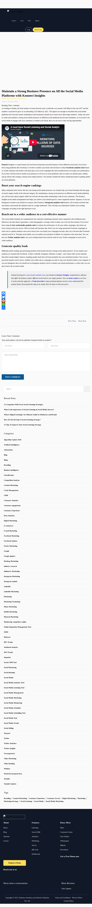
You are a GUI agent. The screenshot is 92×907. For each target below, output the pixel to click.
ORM (6, 632)
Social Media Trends (11, 723)
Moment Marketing (11, 617)
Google (6, 551)
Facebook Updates (10, 541)
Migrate (37, 20)
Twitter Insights (9, 748)
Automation (8, 450)
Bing (5, 455)
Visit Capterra (66, 889)
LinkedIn (7, 586)
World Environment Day (13, 774)
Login (28, 29)
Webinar (7, 769)
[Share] (46, 308)
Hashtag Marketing (11, 561)
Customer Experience (12, 510)
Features (14, 20)
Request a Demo (14, 863)
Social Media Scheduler (12, 708)
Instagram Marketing (12, 576)
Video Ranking (9, 764)
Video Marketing (10, 758)
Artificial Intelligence (11, 445)
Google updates (9, 556)
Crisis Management (11, 490)
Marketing (8, 597)
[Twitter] (46, 297)
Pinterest (7, 637)
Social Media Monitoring (13, 703)
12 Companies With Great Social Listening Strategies (23, 404)
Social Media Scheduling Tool (14, 713)
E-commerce (8, 526)
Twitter (6, 738)
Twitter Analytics (10, 743)
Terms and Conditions (63, 898)
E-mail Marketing (10, 531)
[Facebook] (46, 293)
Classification (9, 475)
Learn (22, 20)
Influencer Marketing (12, 571)
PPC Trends (8, 642)
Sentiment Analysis (11, 647)
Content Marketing (11, 485)
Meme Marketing (10, 607)
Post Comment (12, 377)
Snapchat (7, 657)
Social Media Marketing (13, 698)
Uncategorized (9, 753)
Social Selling (9, 728)
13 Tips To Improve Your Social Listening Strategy (22, 425)
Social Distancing (10, 667)
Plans (29, 20)
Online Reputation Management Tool (17, 627)
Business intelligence (11, 470)
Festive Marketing (10, 546)
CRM (6, 495)
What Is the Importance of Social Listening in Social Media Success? (29, 409)
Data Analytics (9, 516)
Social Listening (26, 801)
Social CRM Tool (10, 662)
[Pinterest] (46, 300)
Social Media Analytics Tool (14, 683)
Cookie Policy (69, 901)
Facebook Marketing (11, 536)
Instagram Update (10, 581)
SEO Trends (8, 652)
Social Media (8, 677)
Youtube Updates (10, 784)
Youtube (7, 779)
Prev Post (72, 321)
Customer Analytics (11, 500)
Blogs (6, 460)
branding (7, 798)
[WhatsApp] (46, 304)
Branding (7, 465)
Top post (7, 733)
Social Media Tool (10, 718)
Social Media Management (13, 693)
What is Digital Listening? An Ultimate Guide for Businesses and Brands (30, 415)
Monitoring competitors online (15, 622)
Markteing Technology (12, 602)
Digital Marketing (10, 521)
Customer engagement (12, 505)
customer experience (37, 798)
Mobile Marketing (10, 612)
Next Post (82, 321)
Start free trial (38, 29)
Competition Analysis (12, 480)
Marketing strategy (11, 801)
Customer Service (53, 798)
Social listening (9, 672)
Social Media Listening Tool (14, 688)
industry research (10, 566)
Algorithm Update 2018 (12, 440)
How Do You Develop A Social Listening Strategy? (22, 420)
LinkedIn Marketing (11, 591)
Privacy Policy (77, 898)
